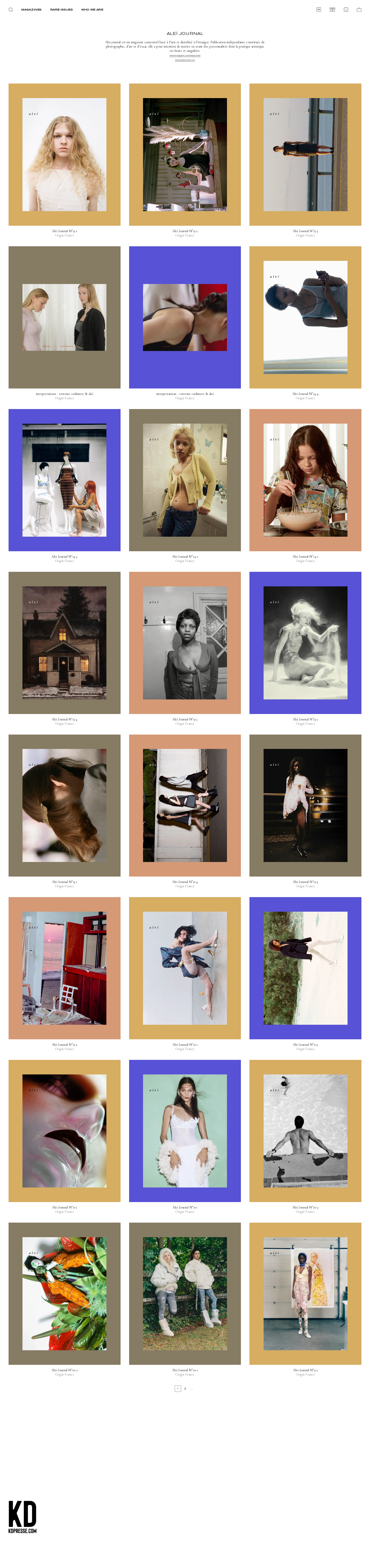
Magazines (31, 9)
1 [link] (178, 1388)
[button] (11, 9)
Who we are (92, 9)
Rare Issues (61, 9)
